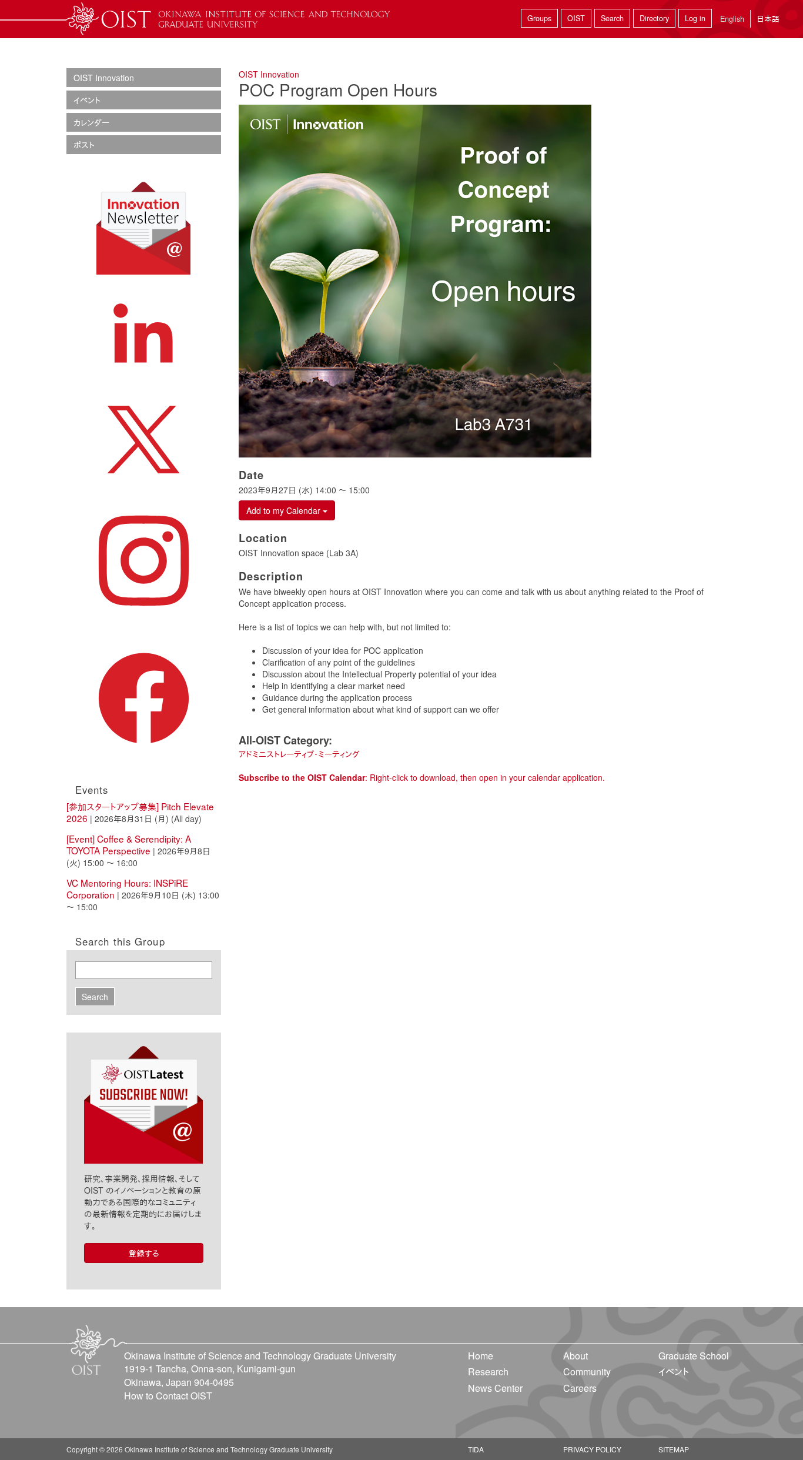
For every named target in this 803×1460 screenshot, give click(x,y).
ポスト (84, 145)
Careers (580, 1388)
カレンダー (91, 122)
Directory (654, 18)
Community (587, 1371)
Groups (539, 18)
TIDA (476, 1449)
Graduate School (693, 1355)
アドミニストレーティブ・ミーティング (299, 754)
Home (480, 1355)
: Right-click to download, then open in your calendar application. (422, 777)
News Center (495, 1388)
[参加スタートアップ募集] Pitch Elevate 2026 (140, 812)
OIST (576, 18)
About (575, 1355)
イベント (87, 100)
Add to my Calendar (284, 510)
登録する (143, 1253)
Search (612, 18)
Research (488, 1371)
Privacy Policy (592, 1449)
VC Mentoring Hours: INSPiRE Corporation (127, 888)
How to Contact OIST (168, 1395)
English (732, 19)
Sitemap (673, 1449)
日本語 (768, 18)
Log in (695, 18)
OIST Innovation (269, 74)
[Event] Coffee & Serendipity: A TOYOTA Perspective (128, 844)
